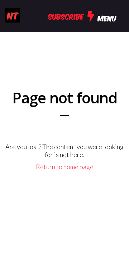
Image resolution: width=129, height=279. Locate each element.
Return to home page (65, 167)
